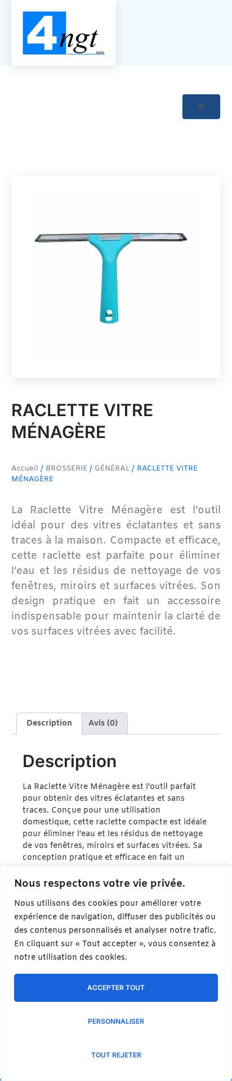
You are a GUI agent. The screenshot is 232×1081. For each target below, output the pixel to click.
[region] (116, 973)
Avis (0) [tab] (103, 723)
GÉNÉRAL (112, 468)
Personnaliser (116, 1021)
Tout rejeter (116, 1055)
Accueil (24, 468)
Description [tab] (49, 723)
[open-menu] (201, 107)
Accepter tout (116, 987)
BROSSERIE (66, 468)
